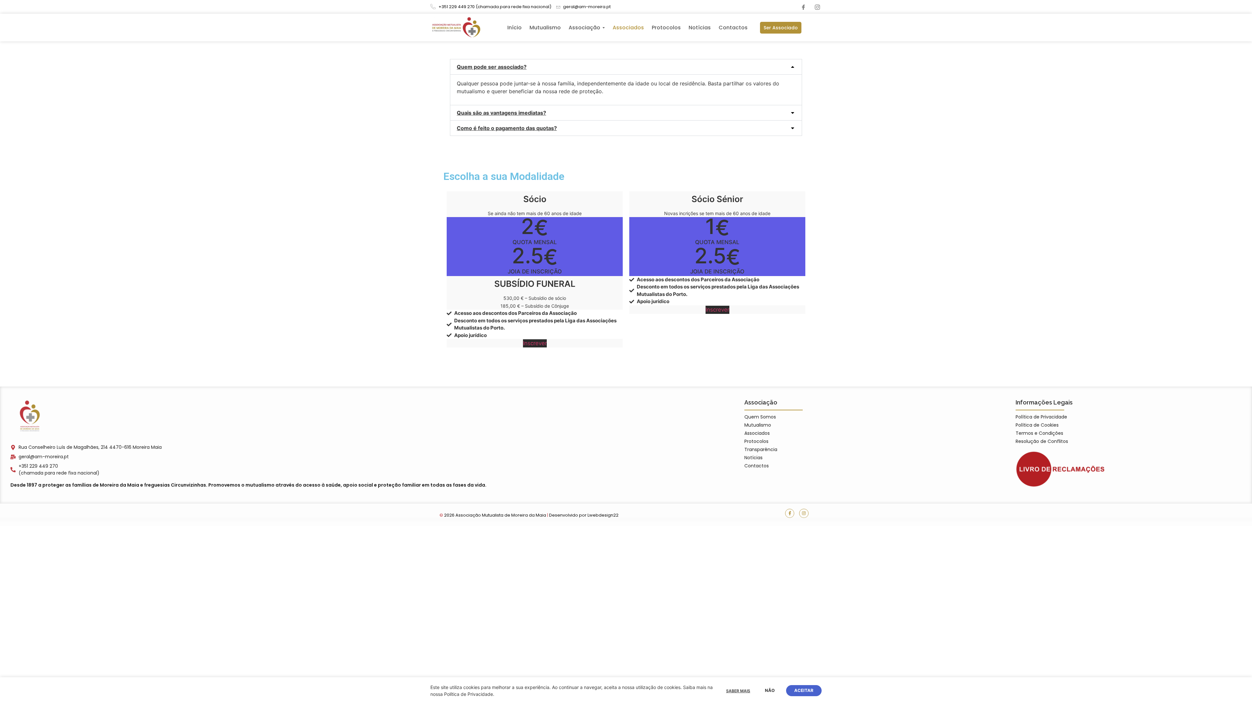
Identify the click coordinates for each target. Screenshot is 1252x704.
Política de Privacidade (1041, 417)
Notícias (753, 457)
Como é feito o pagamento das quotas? (507, 128)
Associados (757, 433)
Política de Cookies (1037, 425)
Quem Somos (760, 417)
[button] (626, 66)
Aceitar (803, 690)
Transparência (760, 449)
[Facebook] (803, 7)
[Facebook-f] (790, 513)
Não (770, 690)
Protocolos (756, 441)
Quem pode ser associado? (492, 67)
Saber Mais (738, 690)
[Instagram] (817, 7)
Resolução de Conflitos (1042, 441)
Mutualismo (757, 425)
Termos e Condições (1039, 433)
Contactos (756, 465)
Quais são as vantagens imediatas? (501, 113)
